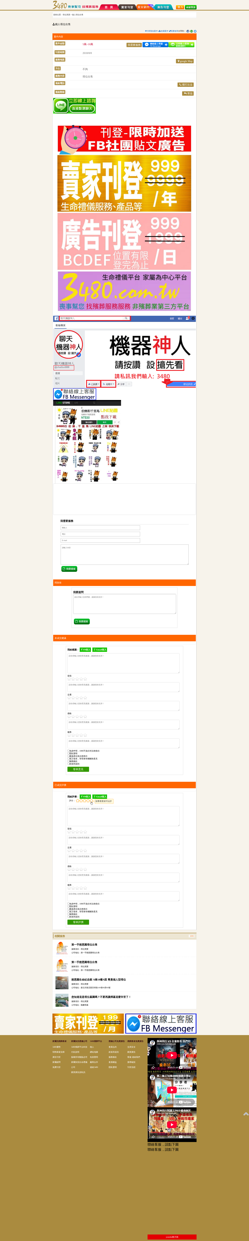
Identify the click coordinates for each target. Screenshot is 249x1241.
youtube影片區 (172, 1237)
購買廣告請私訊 (78, 1072)
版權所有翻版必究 (79, 1057)
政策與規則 (74, 764)
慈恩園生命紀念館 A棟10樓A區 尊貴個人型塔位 (98, 979)
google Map (186, 61)
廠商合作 (94, 1062)
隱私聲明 (73, 753)
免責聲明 (94, 1057)
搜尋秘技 (131, 1062)
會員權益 (113, 1062)
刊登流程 (131, 1067)
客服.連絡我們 (133, 1057)
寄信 (190, 93)
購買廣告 (131, 1052)
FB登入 (86, 650)
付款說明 (75, 1052)
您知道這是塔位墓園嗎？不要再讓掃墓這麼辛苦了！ (101, 996)
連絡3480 (94, 1067)
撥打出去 (187, 84)
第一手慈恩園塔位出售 (84, 944)
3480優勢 (56, 1047)
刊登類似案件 (152, 31)
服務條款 (73, 761)
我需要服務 (134, 44)
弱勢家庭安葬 (58, 1052)
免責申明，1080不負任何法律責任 (84, 751)
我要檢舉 (174, 31)
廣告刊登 (56, 1057)
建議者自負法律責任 (78, 756)
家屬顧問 (56, 1062)
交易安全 (131, 1047)
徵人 (92, 1047)
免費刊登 (56, 1067)
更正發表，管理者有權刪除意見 (83, 759)
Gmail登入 (101, 650)
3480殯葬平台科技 (79, 1047)
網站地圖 (94, 1052)
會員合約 (113, 1047)
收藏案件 (164, 31)
